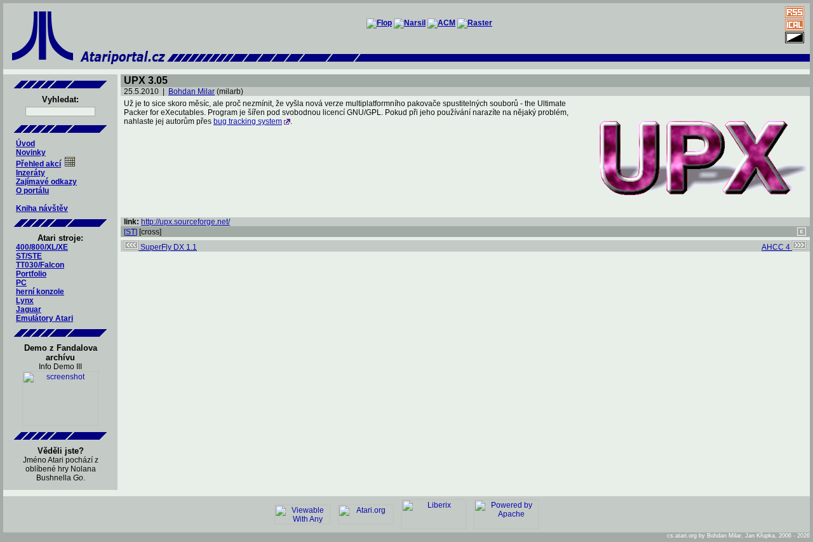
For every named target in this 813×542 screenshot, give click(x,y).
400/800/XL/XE (42, 247)
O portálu (32, 190)
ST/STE (29, 256)
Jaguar (28, 309)
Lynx (25, 300)
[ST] (130, 231)
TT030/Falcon (40, 265)
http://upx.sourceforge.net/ (185, 221)
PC (21, 282)
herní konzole (40, 291)
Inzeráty (30, 172)
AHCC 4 (777, 247)
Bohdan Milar (191, 91)
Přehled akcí (38, 163)
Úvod (25, 143)
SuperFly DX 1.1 (167, 247)
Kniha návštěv (42, 208)
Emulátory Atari (44, 318)
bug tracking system (247, 121)
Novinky (31, 152)
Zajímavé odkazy (46, 181)
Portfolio (31, 273)
